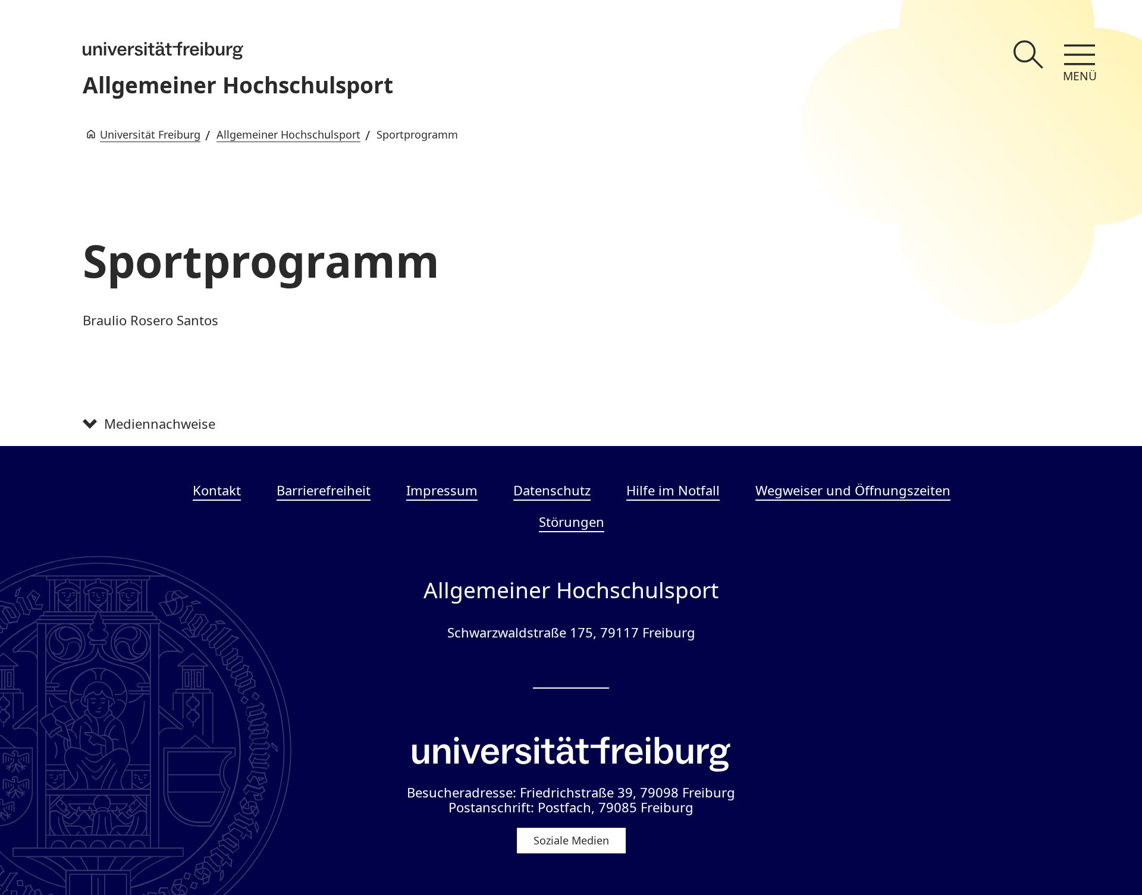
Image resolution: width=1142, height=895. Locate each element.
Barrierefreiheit (324, 490)
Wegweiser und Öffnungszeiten (852, 490)
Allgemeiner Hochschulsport (238, 85)
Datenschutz (552, 490)
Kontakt (217, 490)
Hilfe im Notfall (673, 490)
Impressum (442, 490)
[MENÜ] (1079, 55)
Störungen (571, 521)
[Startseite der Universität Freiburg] (163, 50)
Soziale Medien (571, 840)
